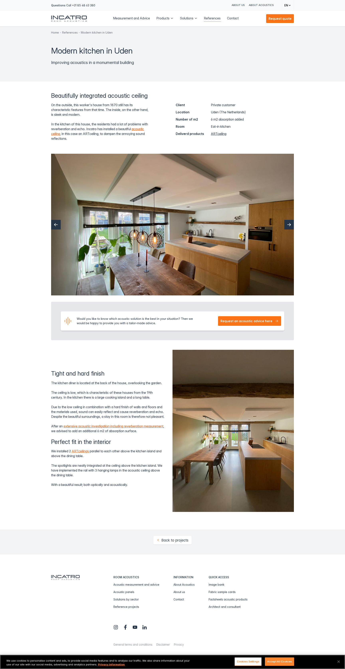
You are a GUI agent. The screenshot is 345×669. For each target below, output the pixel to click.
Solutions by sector (126, 599)
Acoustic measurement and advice (136, 584)
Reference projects (126, 606)
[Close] (338, 661)
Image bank (216, 584)
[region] (172, 662)
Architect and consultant (225, 606)
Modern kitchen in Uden (97, 32)
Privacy (179, 644)
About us (238, 5)
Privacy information (111, 664)
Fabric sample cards (222, 592)
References (70, 32)
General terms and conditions (132, 644)
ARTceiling (218, 134)
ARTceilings (80, 451)
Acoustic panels (123, 592)
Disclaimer (163, 644)
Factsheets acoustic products (228, 599)
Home (55, 32)
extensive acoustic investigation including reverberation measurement (113, 426)
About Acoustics (261, 5)
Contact (178, 599)
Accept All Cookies (279, 661)
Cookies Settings (248, 661)
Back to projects (174, 540)
